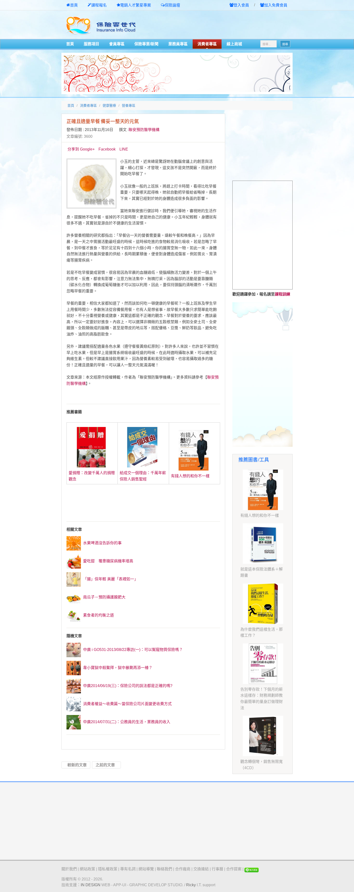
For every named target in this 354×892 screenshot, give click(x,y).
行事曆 (217, 869)
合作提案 (234, 869)
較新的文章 (77, 765)
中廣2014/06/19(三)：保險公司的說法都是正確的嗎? (127, 686)
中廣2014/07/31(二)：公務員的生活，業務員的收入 (126, 722)
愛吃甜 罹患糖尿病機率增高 (107, 561)
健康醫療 (109, 105)
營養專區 (128, 105)
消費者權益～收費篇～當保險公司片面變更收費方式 (127, 704)
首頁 (74, 5)
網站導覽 (146, 869)
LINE (123, 149)
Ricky (191, 885)
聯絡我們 (164, 869)
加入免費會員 (275, 5)
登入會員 (241, 5)
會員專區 (117, 44)
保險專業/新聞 (146, 44)
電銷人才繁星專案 (135, 5)
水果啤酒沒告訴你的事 (102, 543)
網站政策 (87, 869)
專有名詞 (128, 869)
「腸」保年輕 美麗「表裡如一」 (110, 579)
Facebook (107, 149)
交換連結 (201, 869)
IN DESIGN (90, 885)
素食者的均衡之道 (98, 615)
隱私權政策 (107, 869)
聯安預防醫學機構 (144, 130)
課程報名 (99, 5)
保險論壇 (172, 5)
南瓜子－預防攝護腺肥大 (103, 597)
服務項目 (91, 44)
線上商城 (234, 44)
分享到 (73, 149)
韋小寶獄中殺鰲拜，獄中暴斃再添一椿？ (117, 668)
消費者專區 (207, 44)
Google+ (87, 149)
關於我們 (69, 869)
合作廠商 (182, 869)
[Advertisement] (236, 25)
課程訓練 (282, 294)
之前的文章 (105, 765)
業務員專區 (178, 44)
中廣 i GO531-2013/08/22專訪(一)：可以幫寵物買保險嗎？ (132, 650)
